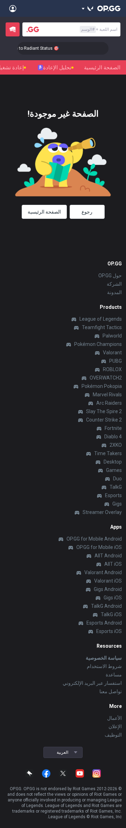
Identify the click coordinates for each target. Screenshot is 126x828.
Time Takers (108, 453)
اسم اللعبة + (99, 29)
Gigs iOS (113, 597)
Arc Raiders (109, 403)
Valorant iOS (108, 581)
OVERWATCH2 (106, 378)
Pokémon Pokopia (102, 386)
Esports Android (104, 623)
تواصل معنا (110, 691)
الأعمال (114, 718)
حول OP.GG (110, 275)
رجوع (87, 212)
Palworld (112, 336)
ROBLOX (112, 369)
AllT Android (108, 555)
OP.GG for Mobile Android (94, 539)
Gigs (117, 504)
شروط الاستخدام (104, 666)
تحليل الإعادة (55, 67)
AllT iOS (113, 564)
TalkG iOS (111, 614)
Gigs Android (108, 589)
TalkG (116, 487)
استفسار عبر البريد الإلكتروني (92, 683)
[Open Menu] (13, 8)
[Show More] (87, 8)
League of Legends (100, 319)
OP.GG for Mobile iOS (99, 547)
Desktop (113, 462)
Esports (113, 495)
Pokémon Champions (98, 344)
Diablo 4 (113, 436)
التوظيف (113, 735)
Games (114, 470)
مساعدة (114, 674)
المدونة (114, 292)
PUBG (115, 361)
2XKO (116, 445)
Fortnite (113, 428)
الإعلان (115, 726)
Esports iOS (109, 631)
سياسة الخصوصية (104, 658)
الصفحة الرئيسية (102, 67)
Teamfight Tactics (102, 327)
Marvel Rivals (107, 394)
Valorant (112, 352)
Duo (117, 478)
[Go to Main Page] (108, 8)
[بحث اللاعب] (33, 29)
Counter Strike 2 (104, 420)
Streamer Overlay (102, 512)
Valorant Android (103, 572)
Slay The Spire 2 (104, 411)
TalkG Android (106, 606)
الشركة (114, 284)
